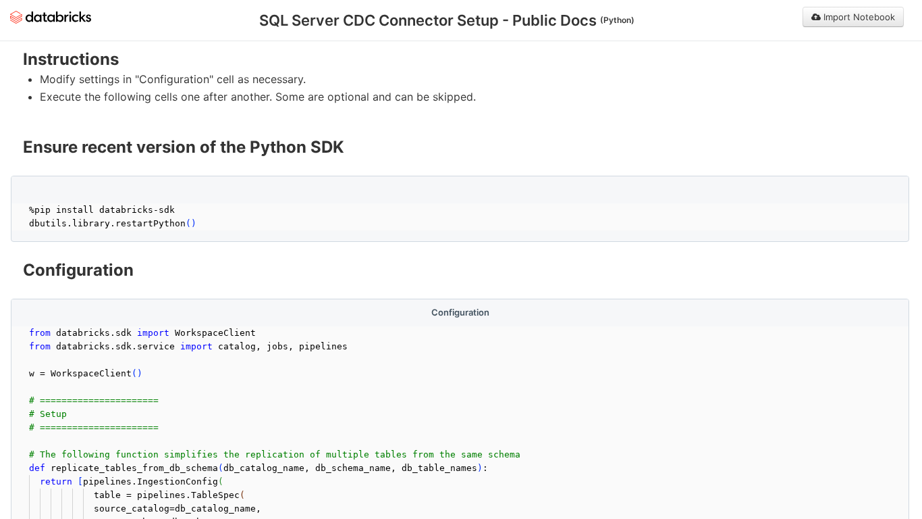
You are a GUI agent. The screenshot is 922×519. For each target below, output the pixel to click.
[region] (460, 80)
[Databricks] (50, 16)
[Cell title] (460, 189)
